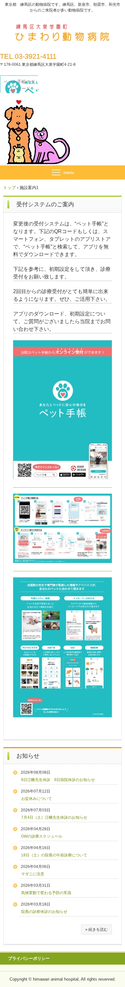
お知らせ (27, 756)
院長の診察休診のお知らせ (44, 911)
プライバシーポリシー (29, 958)
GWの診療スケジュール (41, 836)
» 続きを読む (96, 929)
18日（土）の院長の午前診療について (54, 855)
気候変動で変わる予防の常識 (46, 893)
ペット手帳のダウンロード (19, 85)
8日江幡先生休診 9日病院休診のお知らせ (58, 780)
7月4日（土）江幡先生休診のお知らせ (54, 817)
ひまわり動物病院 (62, 28)
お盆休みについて (36, 798)
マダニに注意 (32, 874)
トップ (9, 187)
